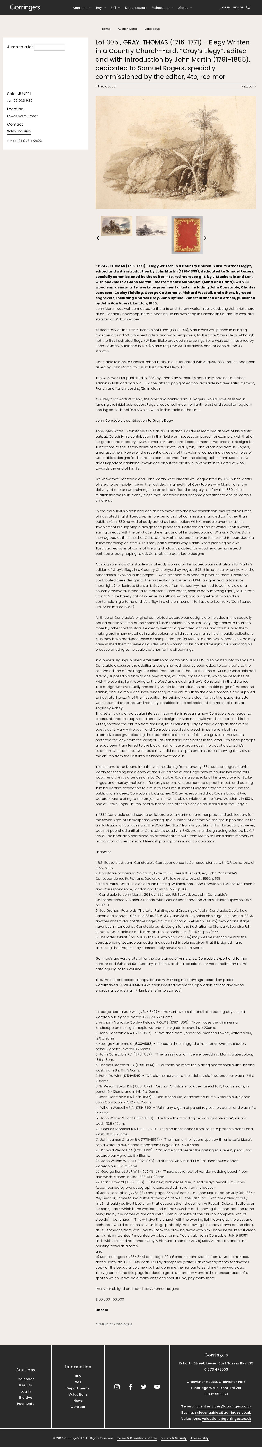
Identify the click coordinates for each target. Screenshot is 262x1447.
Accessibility (199, 1438)
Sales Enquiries (19, 131)
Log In (225, 7)
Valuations (160, 8)
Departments (136, 8)
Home (106, 29)
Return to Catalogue (114, 1324)
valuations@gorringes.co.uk (226, 1418)
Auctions (80, 8)
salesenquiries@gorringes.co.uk (223, 1412)
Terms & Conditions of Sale (137, 1438)
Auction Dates (128, 29)
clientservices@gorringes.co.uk (224, 1406)
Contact (78, 1406)
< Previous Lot (106, 86)
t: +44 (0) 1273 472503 (24, 140)
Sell (113, 8)
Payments (25, 1403)
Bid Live (238, 7)
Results (25, 1385)
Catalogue (152, 29)
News (78, 1400)
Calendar (26, 1379)
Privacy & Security (174, 1438)
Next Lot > (249, 86)
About (183, 8)
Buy (99, 8)
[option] (116, 225)
